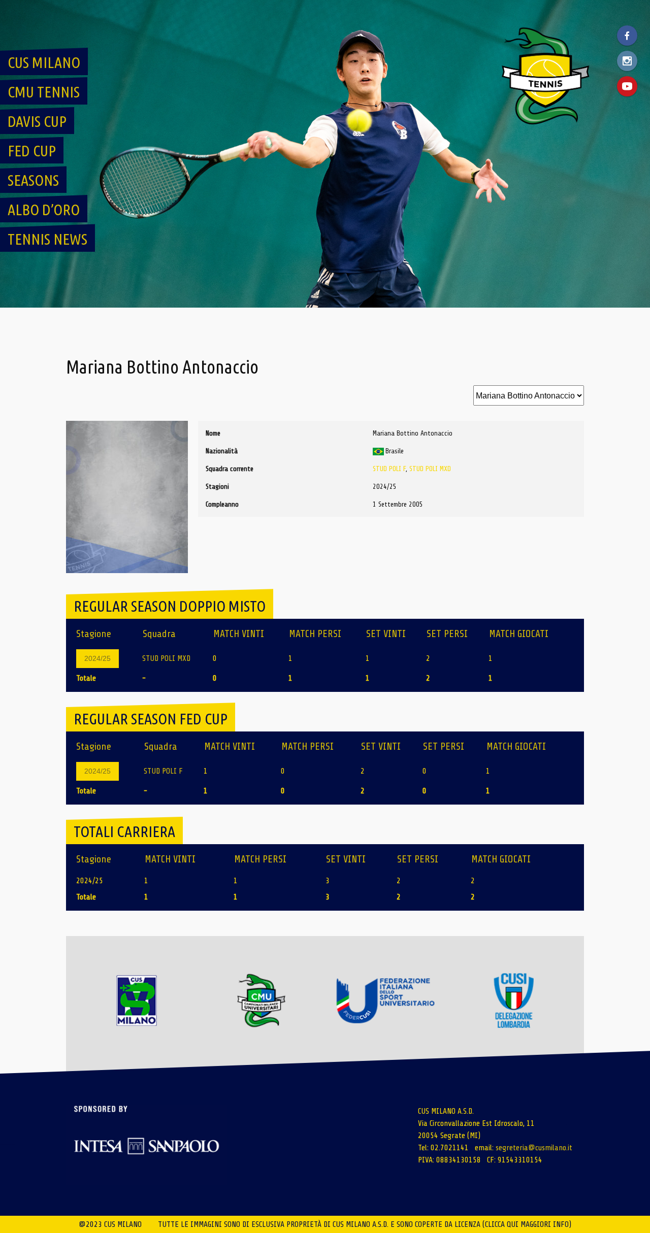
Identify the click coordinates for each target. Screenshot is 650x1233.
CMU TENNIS (44, 92)
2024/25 (97, 658)
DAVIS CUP (37, 121)
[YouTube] (627, 86)
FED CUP (32, 150)
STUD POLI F (389, 469)
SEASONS (33, 180)
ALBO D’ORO (44, 209)
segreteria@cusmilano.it (534, 1147)
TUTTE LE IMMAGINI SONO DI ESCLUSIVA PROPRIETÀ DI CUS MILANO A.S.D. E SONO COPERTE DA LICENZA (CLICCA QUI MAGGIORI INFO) (364, 1224)
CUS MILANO (44, 62)
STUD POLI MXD (430, 469)
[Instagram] (627, 61)
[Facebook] (627, 35)
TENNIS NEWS (47, 239)
